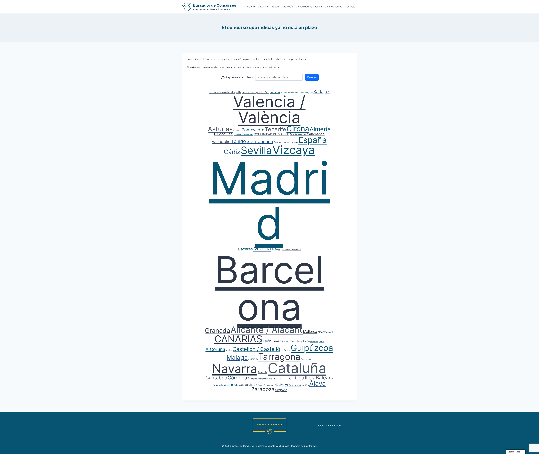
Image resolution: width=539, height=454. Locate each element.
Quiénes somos (333, 6)
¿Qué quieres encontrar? (237, 77)
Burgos (252, 378)
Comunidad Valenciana (309, 6)
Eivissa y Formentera (265, 385)
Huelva (279, 384)
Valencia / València (269, 109)
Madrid (251, 6)
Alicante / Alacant (266, 329)
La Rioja (295, 378)
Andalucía (287, 6)
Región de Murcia (221, 385)
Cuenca (237, 130)
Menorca (314, 341)
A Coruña (215, 349)
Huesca (277, 341)
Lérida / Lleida (271, 379)
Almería (320, 129)
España (312, 140)
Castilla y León (299, 341)
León (267, 341)
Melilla (229, 350)
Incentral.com (310, 446)
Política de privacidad (329, 425)
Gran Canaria (259, 141)
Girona (297, 128)
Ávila (331, 331)
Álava (317, 383)
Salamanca (316, 134)
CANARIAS (238, 339)
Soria (286, 341)
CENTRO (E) (253, 359)
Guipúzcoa (312, 348)
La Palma (285, 350)
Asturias (220, 129)
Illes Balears (319, 378)
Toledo (238, 141)
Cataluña (263, 6)
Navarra (234, 368)
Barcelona (269, 288)
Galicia (305, 385)
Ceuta (321, 341)
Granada (217, 330)
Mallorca (310, 331)
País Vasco (287, 142)
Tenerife (275, 129)
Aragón (275, 6)
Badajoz (321, 91)
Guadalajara (247, 384)
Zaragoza (263, 389)
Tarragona (279, 356)
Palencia (262, 372)
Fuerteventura (298, 134)
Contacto (350, 6)
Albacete (323, 332)
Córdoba (237, 378)
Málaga (237, 357)
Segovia (281, 390)
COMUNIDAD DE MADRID (271, 134)
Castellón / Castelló (256, 349)
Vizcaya (293, 150)
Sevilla (256, 150)
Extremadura (306, 359)
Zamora (261, 378)
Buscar (311, 77)
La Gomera (282, 379)
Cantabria (216, 378)
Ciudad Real (223, 134)
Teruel (234, 384)
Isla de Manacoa (281, 446)
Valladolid (221, 141)
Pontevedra (253, 129)
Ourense (277, 142)
